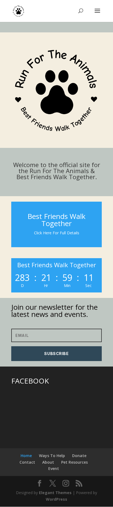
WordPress (56, 499)
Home (26, 455)
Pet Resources (74, 462)
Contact (27, 462)
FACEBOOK (30, 381)
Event (53, 468)
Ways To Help (52, 455)
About (48, 462)
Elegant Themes (55, 492)
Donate (79, 455)
